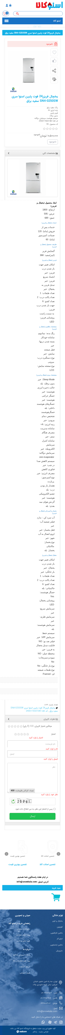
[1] (15, 734)
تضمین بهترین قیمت (17, 864)
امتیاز (53, 734)
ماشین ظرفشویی (56, 932)
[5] (27, 734)
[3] (21, 734)
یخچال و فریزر (57, 920)
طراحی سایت (43, 1031)
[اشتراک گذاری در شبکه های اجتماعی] (54, 70)
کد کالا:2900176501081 (37, 711)
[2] (18, 734)
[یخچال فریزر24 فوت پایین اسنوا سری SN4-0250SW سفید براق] (32, 177)
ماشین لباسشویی (56, 944)
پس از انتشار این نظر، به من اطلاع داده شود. (33, 809)
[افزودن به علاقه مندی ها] (54, 52)
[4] (24, 734)
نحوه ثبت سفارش (23, 929)
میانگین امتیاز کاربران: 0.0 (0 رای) (37, 726)
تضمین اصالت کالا (47, 864)
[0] (44, 128)
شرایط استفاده (25, 966)
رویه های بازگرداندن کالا (21, 960)
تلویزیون (60, 926)
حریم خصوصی (25, 972)
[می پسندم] (54, 61)
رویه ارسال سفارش (23, 934)
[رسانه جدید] (28, 70)
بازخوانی (13, 800)
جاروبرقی (59, 950)
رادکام (35, 1031)
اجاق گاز (60, 938)
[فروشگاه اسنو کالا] (41, 6)
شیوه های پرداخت (23, 940)
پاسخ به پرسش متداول (21, 954)
